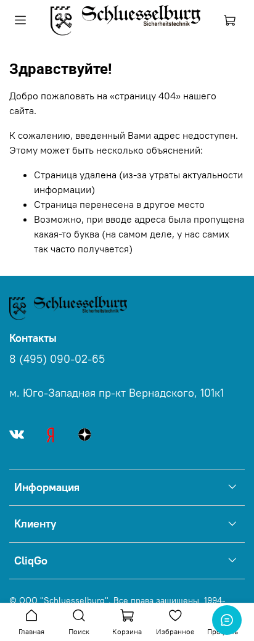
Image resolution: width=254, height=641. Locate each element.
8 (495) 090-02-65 (57, 359)
